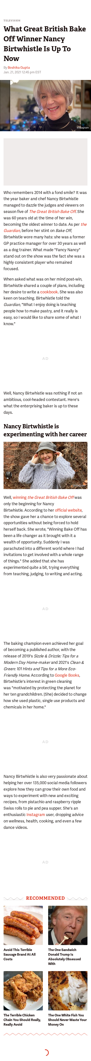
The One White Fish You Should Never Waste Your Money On (67, 1020)
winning (20, 497)
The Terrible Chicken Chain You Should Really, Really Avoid (22, 1020)
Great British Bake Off (56, 211)
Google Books (67, 675)
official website (68, 510)
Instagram (83, 127)
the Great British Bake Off (50, 497)
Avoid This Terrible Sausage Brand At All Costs (20, 954)
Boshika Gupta (19, 67)
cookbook (49, 291)
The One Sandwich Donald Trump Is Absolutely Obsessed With (64, 957)
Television (12, 20)
